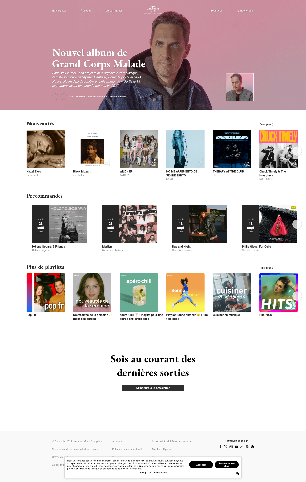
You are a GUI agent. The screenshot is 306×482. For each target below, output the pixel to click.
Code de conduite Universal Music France (75, 449)
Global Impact (59, 464)
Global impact (114, 10)
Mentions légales (161, 449)
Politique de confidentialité (127, 449)
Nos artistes (59, 10)
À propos (86, 10)
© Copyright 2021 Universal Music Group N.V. (77, 441)
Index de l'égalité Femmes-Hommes (172, 441)
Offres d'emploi (61, 457)
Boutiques (216, 10)
